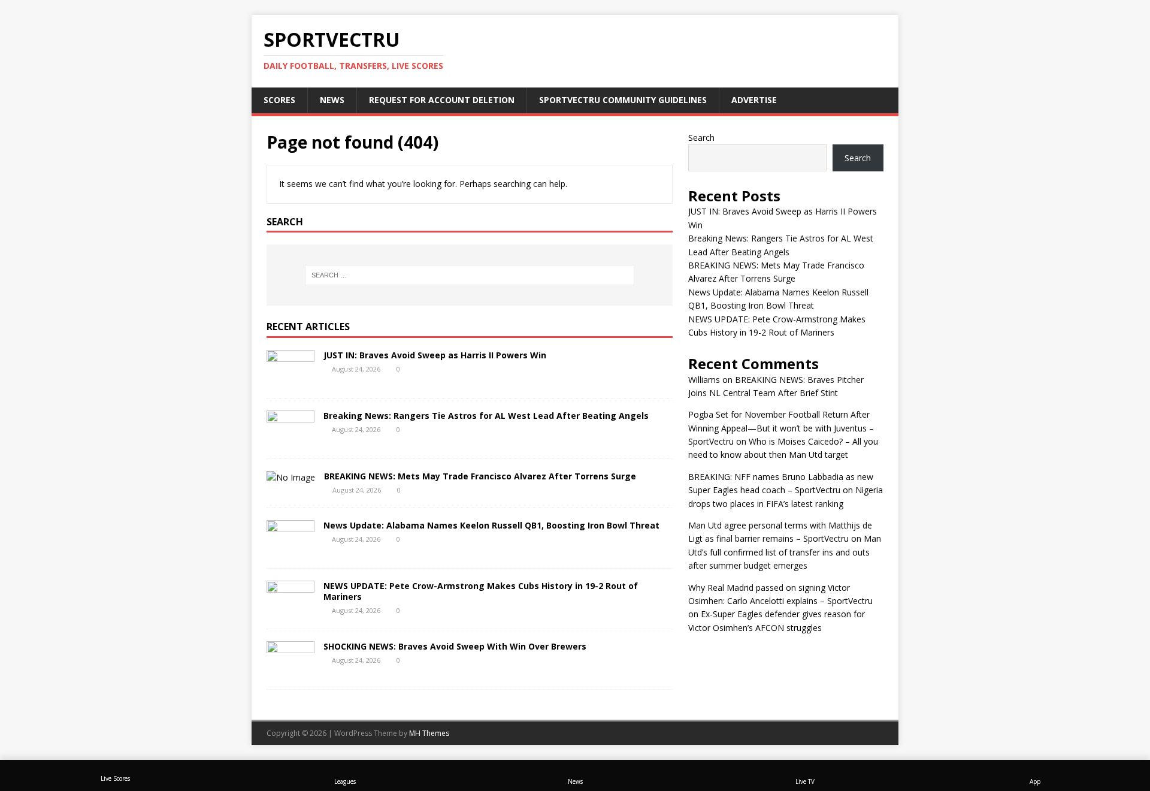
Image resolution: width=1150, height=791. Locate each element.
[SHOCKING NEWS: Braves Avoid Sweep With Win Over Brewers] (290, 669)
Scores (279, 99)
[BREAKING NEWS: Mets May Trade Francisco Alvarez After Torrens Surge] (291, 477)
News (332, 99)
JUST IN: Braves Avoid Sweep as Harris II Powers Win (434, 355)
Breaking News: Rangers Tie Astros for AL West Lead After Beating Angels (486, 415)
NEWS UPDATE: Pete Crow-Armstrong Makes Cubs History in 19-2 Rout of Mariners (480, 591)
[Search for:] (469, 275)
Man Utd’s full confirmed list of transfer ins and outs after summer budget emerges (784, 552)
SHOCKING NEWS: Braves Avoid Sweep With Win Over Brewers (454, 646)
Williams (704, 379)
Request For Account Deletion (442, 99)
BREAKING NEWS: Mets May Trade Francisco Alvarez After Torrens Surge (480, 476)
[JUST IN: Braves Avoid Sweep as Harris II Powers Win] (290, 379)
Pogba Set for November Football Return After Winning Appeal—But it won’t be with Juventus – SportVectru (781, 428)
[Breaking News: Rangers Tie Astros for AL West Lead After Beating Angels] (290, 439)
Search (701, 137)
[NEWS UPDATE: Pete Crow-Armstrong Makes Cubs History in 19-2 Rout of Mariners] (290, 609)
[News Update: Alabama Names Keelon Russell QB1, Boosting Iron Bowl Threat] (290, 548)
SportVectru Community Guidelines (623, 99)
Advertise (754, 99)
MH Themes (429, 733)
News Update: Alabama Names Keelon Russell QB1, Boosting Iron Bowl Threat (491, 525)
